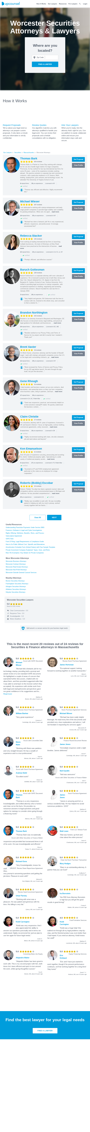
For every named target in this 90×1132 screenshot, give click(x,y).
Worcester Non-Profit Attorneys (16, 570)
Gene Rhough (29, 381)
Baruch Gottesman (32, 269)
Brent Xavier (28, 346)
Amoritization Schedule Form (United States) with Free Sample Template (30, 547)
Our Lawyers (52, 4)
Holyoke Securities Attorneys (15, 592)
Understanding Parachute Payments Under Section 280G (25, 527)
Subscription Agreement (14, 536)
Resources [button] (63, 4)
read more (55, 212)
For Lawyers (72, 4)
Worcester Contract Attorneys (16, 564)
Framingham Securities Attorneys (17, 584)
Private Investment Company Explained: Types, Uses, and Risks (28, 550)
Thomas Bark (28, 158)
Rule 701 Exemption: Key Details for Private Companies (25, 553)
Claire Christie (29, 416)
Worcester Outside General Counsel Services (21, 572)
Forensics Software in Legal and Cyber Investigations (24, 530)
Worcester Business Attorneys (16, 561)
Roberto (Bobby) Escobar (36, 482)
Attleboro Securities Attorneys (16, 589)
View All (37, 517)
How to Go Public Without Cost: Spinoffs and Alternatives (25, 544)
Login (85, 4)
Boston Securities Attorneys (15, 581)
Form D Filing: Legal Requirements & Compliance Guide (25, 541)
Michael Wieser (30, 201)
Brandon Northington (33, 312)
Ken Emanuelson (31, 448)
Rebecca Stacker (31, 235)
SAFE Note (9, 539)
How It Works (41, 4)
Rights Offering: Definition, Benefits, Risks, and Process (25, 533)
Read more (7, 694)
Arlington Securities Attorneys (16, 586)
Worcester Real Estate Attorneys (17, 567)
